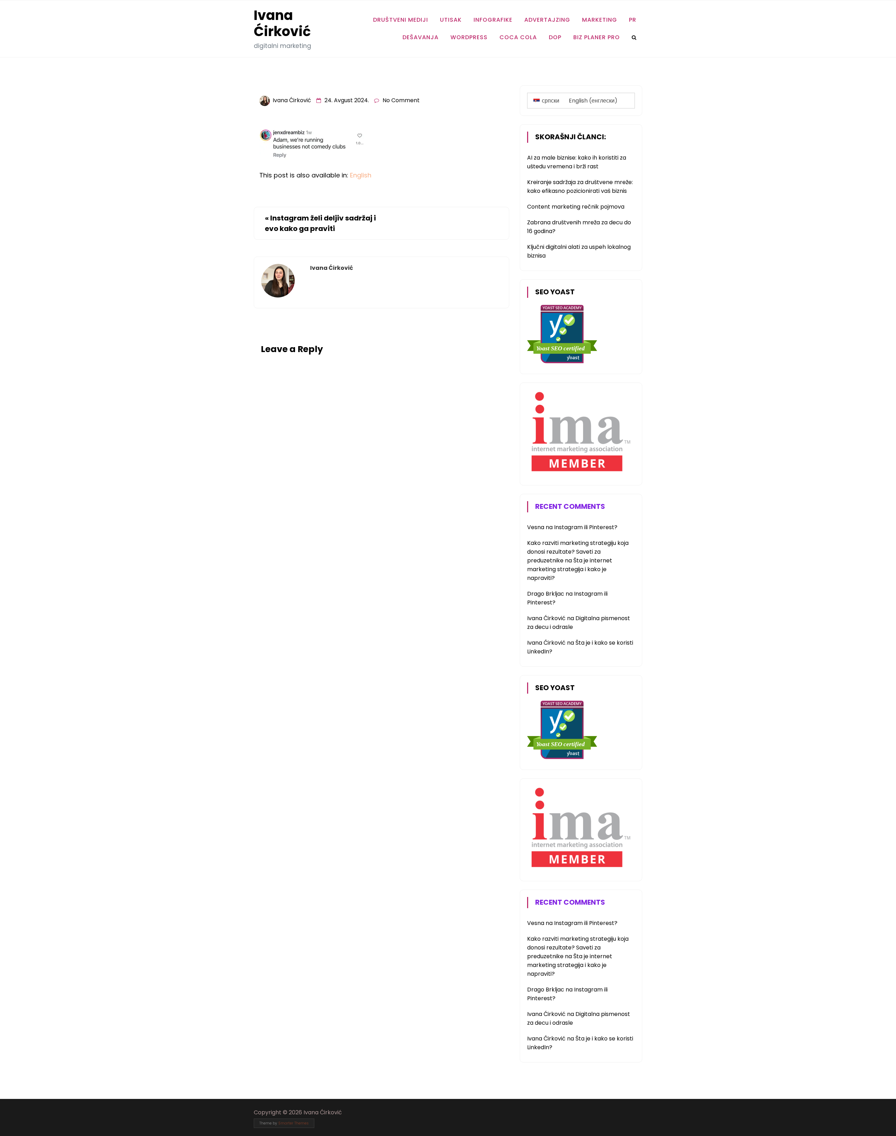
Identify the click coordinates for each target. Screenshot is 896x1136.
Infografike (493, 20)
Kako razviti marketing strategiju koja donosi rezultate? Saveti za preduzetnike (578, 552)
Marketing (599, 20)
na (540, 527)
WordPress (469, 37)
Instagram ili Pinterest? (585, 527)
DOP (555, 37)
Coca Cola (518, 37)
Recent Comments (570, 506)
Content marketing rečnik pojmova (575, 207)
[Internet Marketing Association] (579, 473)
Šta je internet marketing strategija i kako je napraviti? (569, 569)
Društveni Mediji (400, 20)
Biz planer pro (596, 37)
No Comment (401, 100)
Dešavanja (420, 37)
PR (632, 20)
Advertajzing (547, 20)
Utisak (451, 20)
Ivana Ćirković (282, 23)
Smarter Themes (293, 1123)
